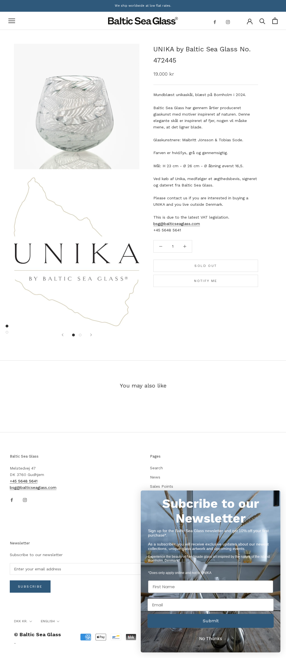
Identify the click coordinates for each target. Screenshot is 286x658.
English (48, 621)
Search (156, 468)
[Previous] (62, 335)
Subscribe (30, 586)
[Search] (262, 21)
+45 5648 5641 (23, 481)
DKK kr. (20, 621)
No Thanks (210, 638)
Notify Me (205, 281)
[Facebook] (215, 21)
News (155, 477)
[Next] (91, 335)
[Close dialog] (273, 498)
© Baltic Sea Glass (37, 634)
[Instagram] (228, 21)
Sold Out (205, 266)
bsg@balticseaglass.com (176, 223)
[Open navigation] (11, 20)
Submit (211, 620)
